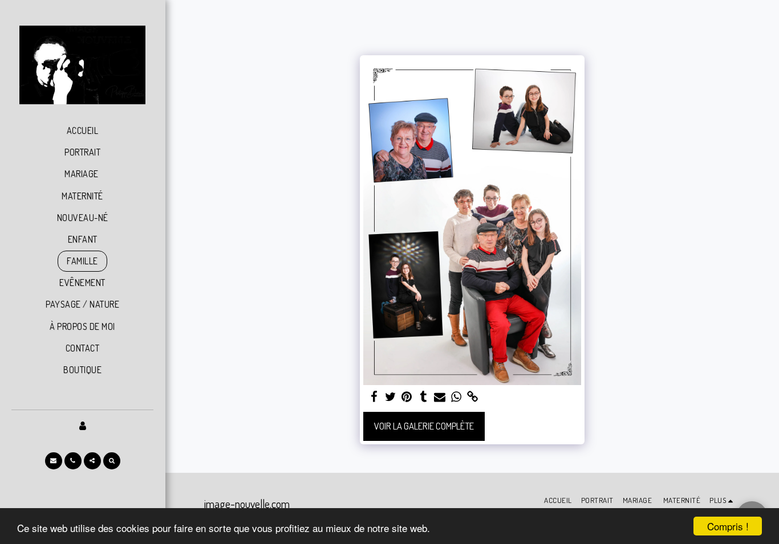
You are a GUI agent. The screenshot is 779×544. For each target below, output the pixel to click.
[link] (473, 397)
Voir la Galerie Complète (424, 426)
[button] (53, 460)
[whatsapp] (456, 397)
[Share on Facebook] (374, 397)
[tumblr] (423, 397)
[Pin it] (407, 397)
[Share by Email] (440, 397)
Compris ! (728, 526)
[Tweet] (390, 397)
